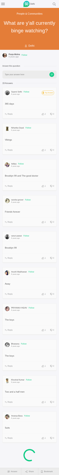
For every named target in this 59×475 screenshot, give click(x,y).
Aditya (14, 164)
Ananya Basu (17, 416)
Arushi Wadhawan (19, 272)
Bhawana (15, 344)
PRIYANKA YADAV (19, 308)
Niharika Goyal (17, 128)
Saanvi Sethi (16, 92)
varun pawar (16, 236)
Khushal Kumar (17, 380)
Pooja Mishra (14, 54)
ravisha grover (17, 200)
